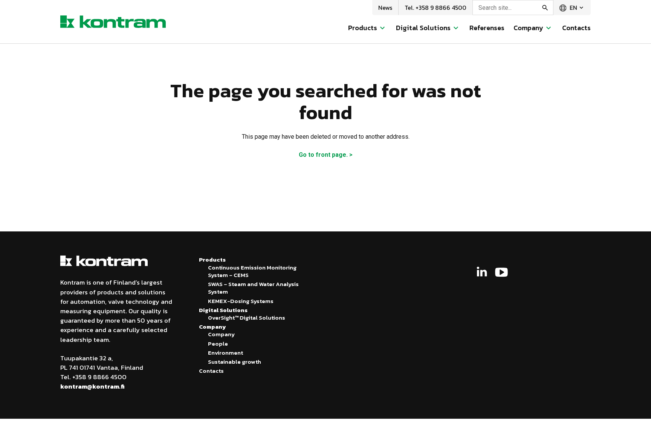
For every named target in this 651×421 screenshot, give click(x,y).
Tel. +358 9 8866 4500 (435, 7)
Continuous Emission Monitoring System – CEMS (252, 271)
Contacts (576, 28)
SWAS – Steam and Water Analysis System (253, 288)
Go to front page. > (326, 154)
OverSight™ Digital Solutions (246, 317)
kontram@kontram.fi (92, 386)
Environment (225, 352)
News (385, 7)
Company (221, 334)
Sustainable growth (234, 361)
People (218, 343)
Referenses (486, 28)
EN (572, 7)
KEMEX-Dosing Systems (241, 301)
